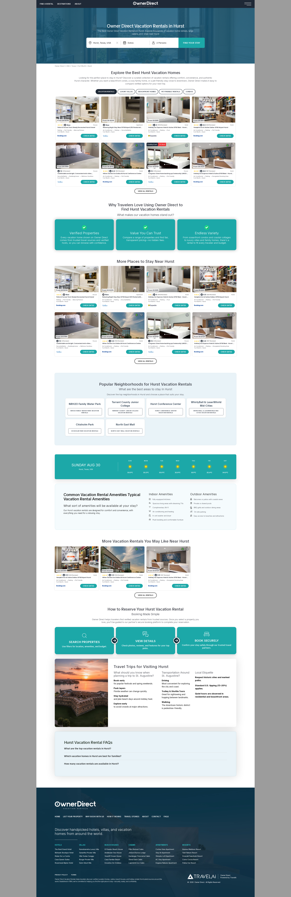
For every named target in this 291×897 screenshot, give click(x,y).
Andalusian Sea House (113, 853)
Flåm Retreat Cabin (136, 849)
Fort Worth (61, 132)
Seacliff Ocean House (113, 856)
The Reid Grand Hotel (63, 849)
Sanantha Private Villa (87, 853)
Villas (82, 845)
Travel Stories (131, 816)
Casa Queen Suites (62, 859)
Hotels (58, 845)
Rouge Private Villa (86, 859)
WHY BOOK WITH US (94, 816)
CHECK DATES (89, 136)
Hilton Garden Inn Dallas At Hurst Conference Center (122, 173)
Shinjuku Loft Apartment (165, 856)
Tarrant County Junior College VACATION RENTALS (125, 411)
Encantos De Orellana (113, 863)
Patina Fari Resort (189, 863)
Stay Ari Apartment (163, 853)
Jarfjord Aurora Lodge (137, 853)
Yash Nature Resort (189, 853)
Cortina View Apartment (165, 849)
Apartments (162, 845)
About (78, 4)
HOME (57, 816)
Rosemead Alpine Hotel (64, 863)
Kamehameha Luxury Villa (89, 849)
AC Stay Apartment (163, 859)
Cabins (132, 845)
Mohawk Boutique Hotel (64, 853)
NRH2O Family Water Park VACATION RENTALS (84, 411)
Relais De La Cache (62, 856)
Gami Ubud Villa (85, 863)
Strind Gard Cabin (135, 859)
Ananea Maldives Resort (191, 849)
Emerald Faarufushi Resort (192, 856)
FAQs (166, 816)
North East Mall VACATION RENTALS (125, 431)
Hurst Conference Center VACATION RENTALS (165, 411)
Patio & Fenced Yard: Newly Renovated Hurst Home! (76, 127)
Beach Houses (112, 845)
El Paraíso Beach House (114, 849)
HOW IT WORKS (114, 816)
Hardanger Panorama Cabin (139, 856)
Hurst (67, 132)
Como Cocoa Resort (190, 859)
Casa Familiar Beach (112, 859)
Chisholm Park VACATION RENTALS (84, 431)
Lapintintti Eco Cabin (136, 863)
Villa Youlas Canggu (86, 856)
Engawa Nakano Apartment (166, 863)
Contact (156, 816)
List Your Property (73, 816)
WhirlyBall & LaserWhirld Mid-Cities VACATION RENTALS (206, 411)
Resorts (186, 845)
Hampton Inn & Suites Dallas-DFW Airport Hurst (211, 127)
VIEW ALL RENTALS (145, 191)
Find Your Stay (191, 43)
